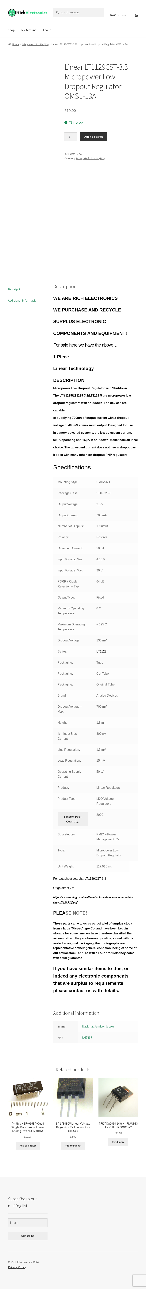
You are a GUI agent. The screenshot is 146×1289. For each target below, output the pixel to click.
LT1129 (101, 651)
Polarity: (63, 537)
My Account (28, 30)
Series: (62, 651)
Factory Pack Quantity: (72, 819)
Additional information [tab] (23, 300)
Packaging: (65, 662)
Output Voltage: (68, 504)
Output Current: (68, 515)
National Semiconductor (98, 1026)
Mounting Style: (68, 482)
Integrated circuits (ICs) (35, 44)
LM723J (87, 1037)
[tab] (95, 674)
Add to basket (93, 136)
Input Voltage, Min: (70, 559)
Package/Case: (68, 493)
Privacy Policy (17, 1267)
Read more (118, 1142)
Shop (11, 30)
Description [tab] (15, 289)
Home (15, 44)
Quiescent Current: (70, 548)
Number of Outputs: (71, 526)
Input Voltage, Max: (70, 570)
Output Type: (66, 597)
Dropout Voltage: (69, 640)
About (47, 30)
